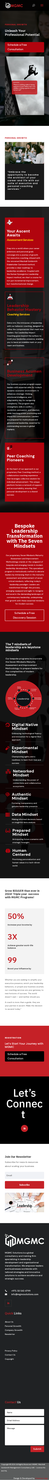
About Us (9, 1322)
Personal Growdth (13, 1326)
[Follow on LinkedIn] (24, 1128)
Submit (37, 1449)
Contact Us (10, 1355)
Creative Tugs (41, 1478)
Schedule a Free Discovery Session (24, 615)
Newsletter (10, 1334)
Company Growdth (13, 1330)
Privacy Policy (11, 1351)
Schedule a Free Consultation (17, 47)
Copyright (9, 1359)
